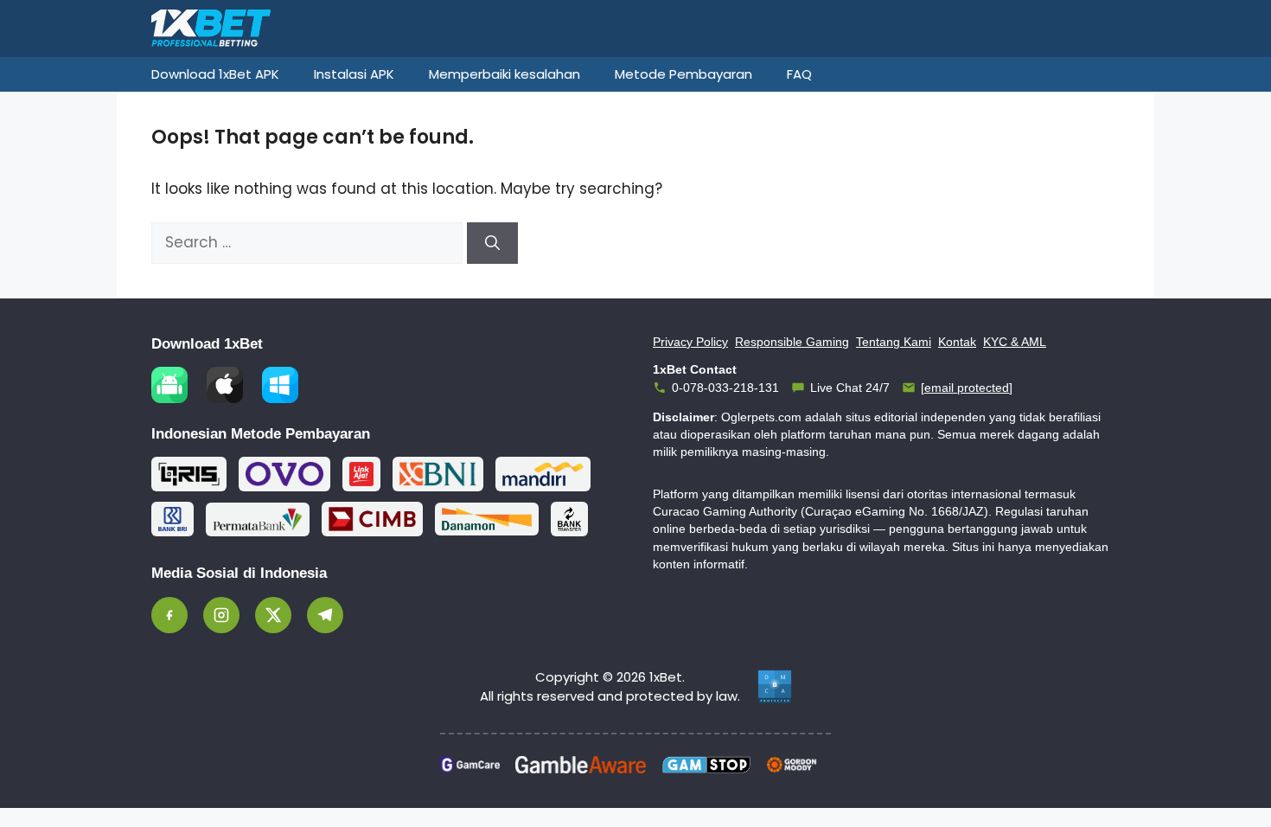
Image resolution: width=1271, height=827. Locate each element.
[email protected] (966, 387)
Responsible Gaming (792, 342)
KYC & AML (1014, 342)
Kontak (957, 342)
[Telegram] (325, 615)
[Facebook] (169, 615)
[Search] (492, 243)
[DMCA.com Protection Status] (774, 687)
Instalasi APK (354, 74)
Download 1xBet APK (215, 74)
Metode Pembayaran (683, 74)
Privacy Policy (690, 342)
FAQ (799, 74)
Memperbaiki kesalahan (504, 74)
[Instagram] (221, 615)
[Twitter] (273, 615)
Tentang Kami (893, 342)
